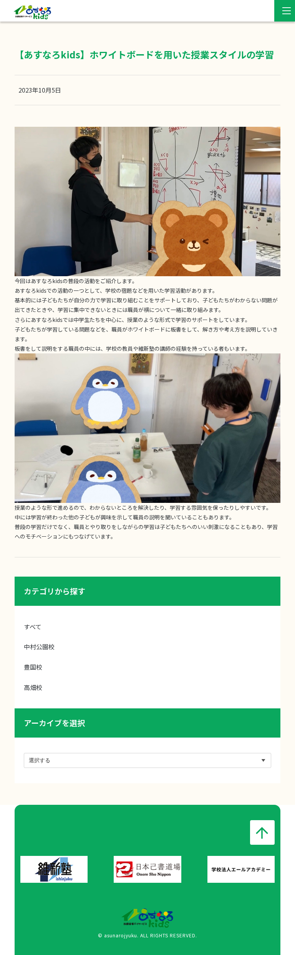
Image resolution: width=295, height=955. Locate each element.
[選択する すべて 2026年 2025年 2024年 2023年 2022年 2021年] (147, 760)
